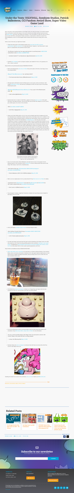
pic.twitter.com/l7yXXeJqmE (28, 184)
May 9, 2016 (34, 77)
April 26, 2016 (39, 55)
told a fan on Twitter (23, 68)
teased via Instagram (19, 289)
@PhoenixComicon (19, 89)
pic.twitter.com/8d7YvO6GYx (17, 106)
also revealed (14, 61)
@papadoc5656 (11, 89)
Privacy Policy (7, 489)
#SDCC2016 (44, 51)
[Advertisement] (37, 3)
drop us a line (29, 376)
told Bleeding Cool (30, 119)
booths (7, 383)
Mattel (8, 34)
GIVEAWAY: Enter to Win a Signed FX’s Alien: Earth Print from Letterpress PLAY (45, 426)
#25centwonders (22, 168)
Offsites (25, 10)
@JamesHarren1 (20, 182)
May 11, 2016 (24, 339)
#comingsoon (36, 168)
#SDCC (32, 231)
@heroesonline (33, 182)
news (16, 383)
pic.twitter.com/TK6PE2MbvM (14, 232)
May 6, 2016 (27, 235)
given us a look (38, 99)
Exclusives (19, 10)
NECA (11, 34)
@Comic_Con (27, 89)
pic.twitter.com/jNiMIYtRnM (23, 52)
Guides (30, 10)
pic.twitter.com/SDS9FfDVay (14, 170)
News (13, 10)
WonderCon (37, 10)
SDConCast (43, 10)
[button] (69, 10)
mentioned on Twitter (15, 84)
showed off (28, 163)
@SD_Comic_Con (18, 74)
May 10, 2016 (25, 94)
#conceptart (28, 231)
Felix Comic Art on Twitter (38, 178)
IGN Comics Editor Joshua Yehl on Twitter (24, 330)
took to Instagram (20, 345)
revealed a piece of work (21, 227)
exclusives (12, 383)
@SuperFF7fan (11, 74)
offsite (20, 383)
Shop (48, 10)
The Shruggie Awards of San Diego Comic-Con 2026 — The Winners (13, 426)
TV (51, 10)
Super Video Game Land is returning (15, 251)
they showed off (19, 46)
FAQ (66, 10)
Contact (62, 10)
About (58, 10)
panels (23, 383)
